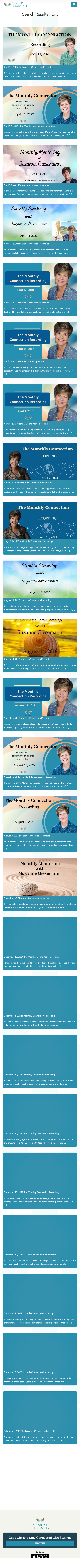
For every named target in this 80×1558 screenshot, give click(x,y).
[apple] (40, 1555)
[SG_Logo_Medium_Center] (40, 1517)
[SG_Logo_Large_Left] (16, 2)
